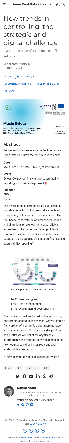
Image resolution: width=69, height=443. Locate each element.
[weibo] (51, 376)
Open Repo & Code (49, 84)
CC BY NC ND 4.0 (38, 424)
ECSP (45, 368)
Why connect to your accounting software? (33, 357)
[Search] (58, 4)
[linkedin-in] (38, 376)
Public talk (16, 68)
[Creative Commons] (34, 431)
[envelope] (31, 376)
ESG (19, 368)
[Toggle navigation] (4, 4)
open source (49, 437)
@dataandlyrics (28, 76)
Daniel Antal (11, 64)
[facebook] (24, 376)
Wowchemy (26, 437)
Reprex (11, 91)
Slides (8, 76)
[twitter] (17, 376)
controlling (32, 368)
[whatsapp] (44, 376)
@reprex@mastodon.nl (19, 84)
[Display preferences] (64, 4)
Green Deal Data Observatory (35, 4)
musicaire (25, 64)
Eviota (8, 368)
